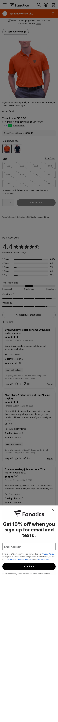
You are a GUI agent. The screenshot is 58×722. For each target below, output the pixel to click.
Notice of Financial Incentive (20, 559)
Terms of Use (43, 559)
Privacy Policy (48, 554)
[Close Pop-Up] (53, 510)
